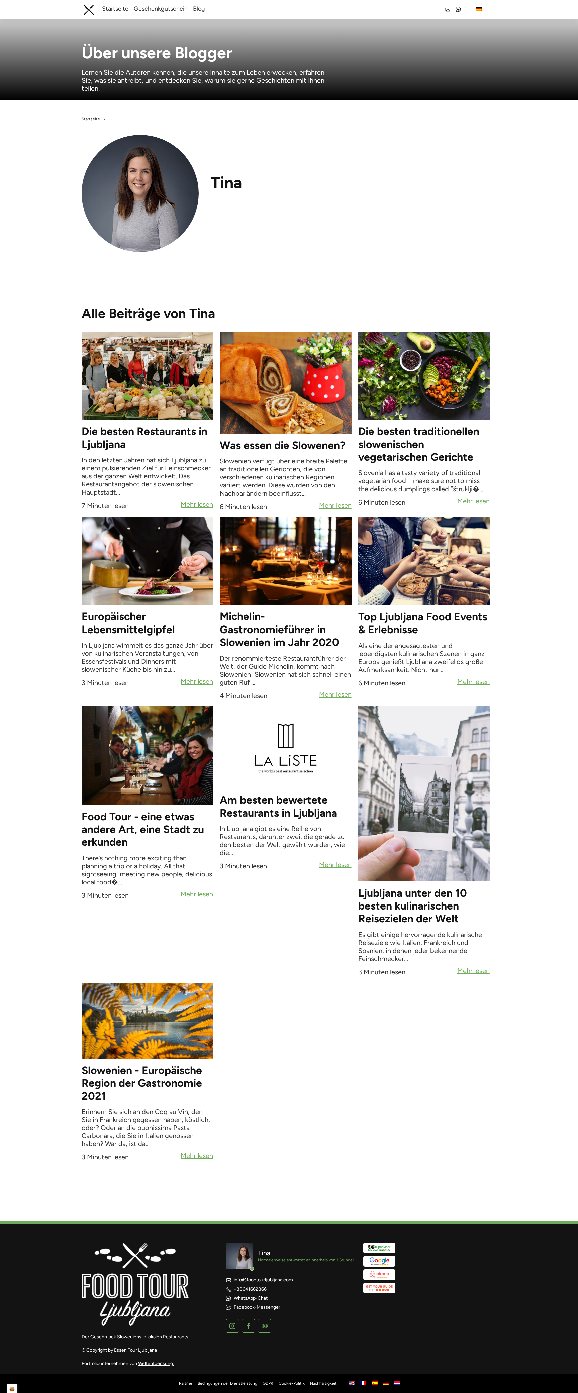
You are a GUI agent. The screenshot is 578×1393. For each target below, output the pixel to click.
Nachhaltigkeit (323, 1383)
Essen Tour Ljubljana (135, 1350)
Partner (185, 1383)
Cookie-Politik (292, 1383)
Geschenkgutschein (161, 8)
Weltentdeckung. (156, 1363)
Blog (199, 8)
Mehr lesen (197, 505)
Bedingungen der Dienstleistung (227, 1383)
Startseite (115, 8)
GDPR (268, 1383)
